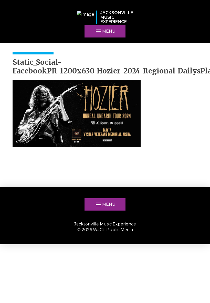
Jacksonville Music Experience (105, 224)
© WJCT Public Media (105, 229)
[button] (105, 204)
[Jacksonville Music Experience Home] (85, 17)
